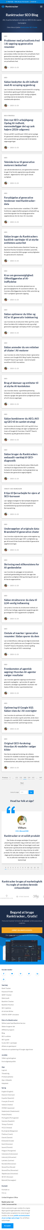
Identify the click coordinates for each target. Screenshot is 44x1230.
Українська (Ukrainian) (10, 1173)
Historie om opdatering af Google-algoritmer (17, 1049)
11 (31, 867)
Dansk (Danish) (7, 1137)
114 (29, 777)
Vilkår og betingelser (9, 1058)
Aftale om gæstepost (9, 1046)
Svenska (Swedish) (8, 1121)
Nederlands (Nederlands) (10, 1111)
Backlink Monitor (8, 1005)
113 (25, 777)
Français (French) (8, 1101)
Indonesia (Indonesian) (10, 1154)
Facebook (4, 974)
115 (33, 777)
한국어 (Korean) (7, 1177)
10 (28, 867)
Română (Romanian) (9, 1164)
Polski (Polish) (7, 1114)
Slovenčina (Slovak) (8, 1167)
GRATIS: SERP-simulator (10, 1014)
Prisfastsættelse (7, 1077)
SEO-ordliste (6, 1036)
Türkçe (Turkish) (7, 1124)
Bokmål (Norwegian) (9, 1180)
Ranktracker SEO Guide (29, 27)
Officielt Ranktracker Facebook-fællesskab (21, 974)
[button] (41, 6)
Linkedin (37, 974)
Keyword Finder (7, 991)
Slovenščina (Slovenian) (10, 1170)
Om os (4, 1193)
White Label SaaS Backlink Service (13, 1023)
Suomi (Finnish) (7, 1147)
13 (38, 867)
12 (35, 867)
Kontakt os (5, 1190)
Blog (3, 1033)
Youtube (12, 974)
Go (31, 792)
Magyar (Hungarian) (9, 1151)
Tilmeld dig (5, 1073)
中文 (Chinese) (7, 1128)
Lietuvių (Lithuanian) (9, 1157)
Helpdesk (5, 1083)
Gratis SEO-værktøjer (9, 1043)
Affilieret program (8, 1030)
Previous (5, 777)
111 (16, 777)
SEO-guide (5, 1040)
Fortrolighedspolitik (9, 1061)
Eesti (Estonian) (7, 1144)
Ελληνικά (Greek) (8, 1141)
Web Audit (5, 998)
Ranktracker (10, 6)
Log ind (4, 1070)
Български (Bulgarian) (10, 1131)
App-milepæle (7, 1080)
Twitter (29, 974)
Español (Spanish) (8, 1098)
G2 (4, 979)
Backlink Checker (8, 1001)
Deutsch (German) (8, 1095)
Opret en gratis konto (22, 930)
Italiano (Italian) (7, 1105)
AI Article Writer (7, 1011)
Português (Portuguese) (10, 1118)
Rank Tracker (6, 988)
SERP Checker (7, 995)
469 (40, 777)
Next (22, 783)
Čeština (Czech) (7, 1134)
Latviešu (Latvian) (8, 1160)
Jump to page (14, 792)
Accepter (7, 1226)
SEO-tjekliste (6, 1008)
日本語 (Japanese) (8, 1108)
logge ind (12, 935)
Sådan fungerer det (8, 1026)
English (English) (7, 1091)
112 (21, 777)
